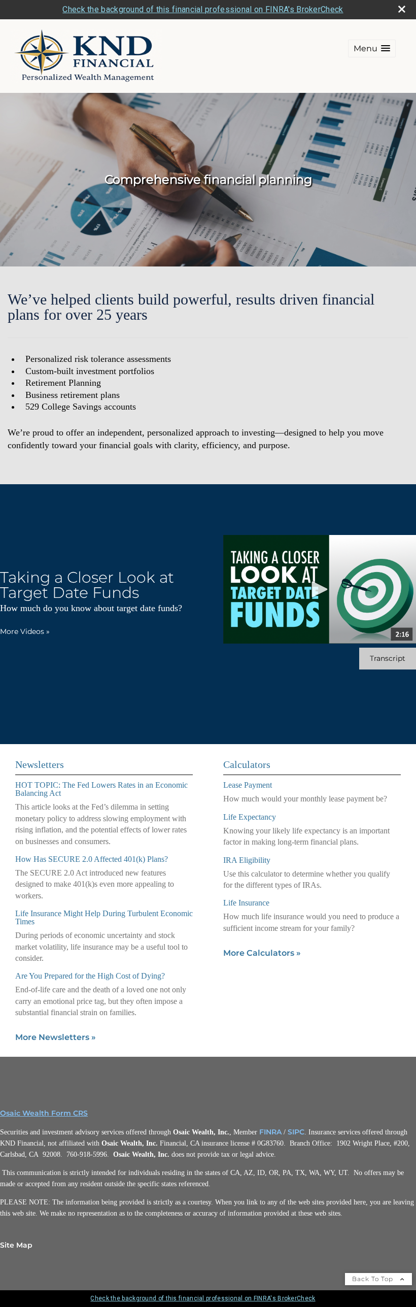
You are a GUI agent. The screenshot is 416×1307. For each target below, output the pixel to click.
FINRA (270, 1131)
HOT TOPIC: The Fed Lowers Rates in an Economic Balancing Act (101, 789)
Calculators (246, 764)
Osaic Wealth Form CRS (44, 1113)
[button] (372, 48)
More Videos (25, 631)
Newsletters (39, 764)
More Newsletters (55, 1037)
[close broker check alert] (402, 9)
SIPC (296, 1131)
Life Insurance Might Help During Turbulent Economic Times (104, 917)
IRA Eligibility (246, 860)
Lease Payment (247, 785)
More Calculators (262, 953)
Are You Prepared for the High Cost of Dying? (90, 975)
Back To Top (373, 1279)
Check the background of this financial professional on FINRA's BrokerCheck (202, 9)
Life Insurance (246, 902)
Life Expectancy (249, 817)
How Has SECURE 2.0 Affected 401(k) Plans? (91, 859)
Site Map (16, 1245)
